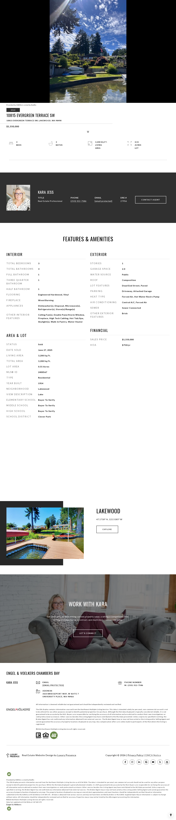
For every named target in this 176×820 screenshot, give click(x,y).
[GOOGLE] (146, 762)
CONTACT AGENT (150, 200)
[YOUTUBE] (153, 762)
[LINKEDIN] (139, 762)
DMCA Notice (153, 755)
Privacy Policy (135, 755)
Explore (107, 529)
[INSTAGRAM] (132, 762)
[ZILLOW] (167, 762)
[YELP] (160, 762)
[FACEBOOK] (125, 762)
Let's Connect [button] (88, 633)
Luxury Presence (66, 755)
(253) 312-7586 (78, 201)
